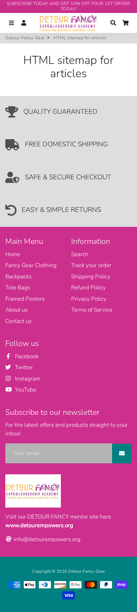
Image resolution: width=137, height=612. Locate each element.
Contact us (18, 321)
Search (79, 254)
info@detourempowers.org (46, 539)
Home (12, 254)
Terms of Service (91, 310)
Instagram (27, 378)
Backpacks (18, 276)
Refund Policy (88, 287)
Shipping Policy (90, 276)
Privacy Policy (88, 299)
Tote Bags (17, 287)
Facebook (26, 356)
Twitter (23, 367)
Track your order (91, 265)
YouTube (25, 389)
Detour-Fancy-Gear (25, 38)
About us (16, 310)
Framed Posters (25, 299)
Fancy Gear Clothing (31, 265)
